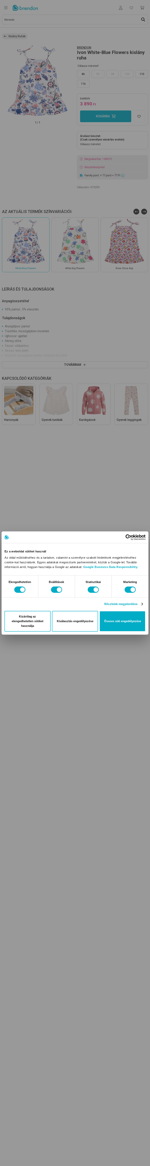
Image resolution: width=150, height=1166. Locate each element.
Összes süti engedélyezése (122, 621)
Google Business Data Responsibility (110, 567)
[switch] (56, 590)
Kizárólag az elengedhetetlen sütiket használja (27, 621)
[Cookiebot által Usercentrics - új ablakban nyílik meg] (128, 537)
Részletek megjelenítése (121, 604)
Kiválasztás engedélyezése (75, 621)
